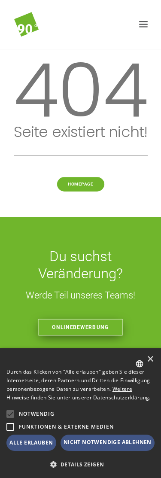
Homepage (80, 184)
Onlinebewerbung (80, 327)
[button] (10, 414)
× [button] (150, 359)
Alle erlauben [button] (31, 442)
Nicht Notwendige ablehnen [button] (108, 442)
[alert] (80, 413)
